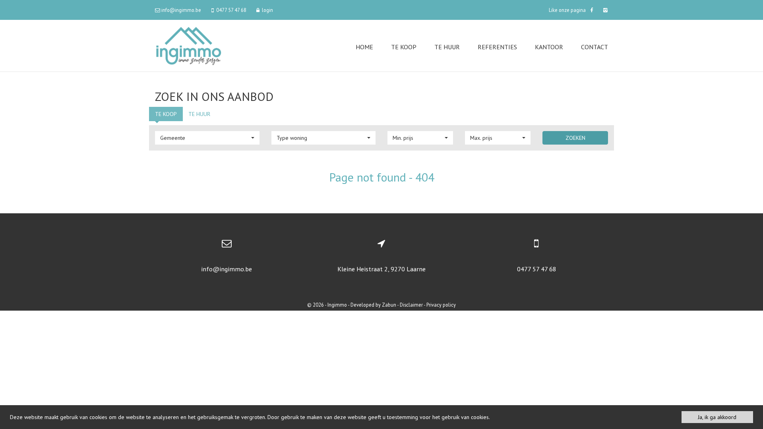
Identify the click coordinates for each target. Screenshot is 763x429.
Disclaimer (411, 304)
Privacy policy (441, 304)
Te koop (403, 47)
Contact (594, 47)
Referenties (497, 47)
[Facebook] (591, 10)
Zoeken (575, 137)
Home (364, 47)
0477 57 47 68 (536, 269)
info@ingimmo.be (226, 269)
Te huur (447, 47)
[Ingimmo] (188, 45)
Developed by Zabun (373, 304)
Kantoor (549, 47)
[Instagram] (604, 10)
